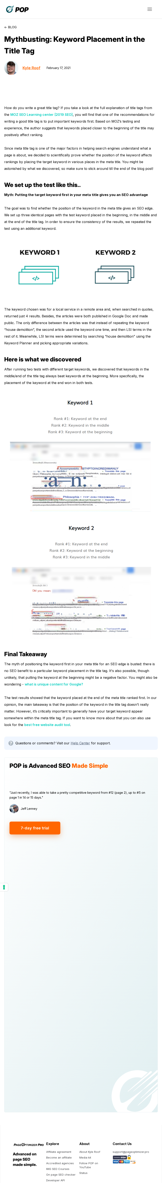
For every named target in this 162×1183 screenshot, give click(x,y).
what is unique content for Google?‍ (54, 684)
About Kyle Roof (89, 1151)
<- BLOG (10, 27)
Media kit (85, 1157)
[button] (150, 9)
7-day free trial (35, 828)
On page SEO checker (61, 1174)
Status (83, 1173)
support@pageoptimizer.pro (131, 1151)
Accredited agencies (60, 1163)
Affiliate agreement (58, 1151)
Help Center (80, 743)
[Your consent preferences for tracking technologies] (4, 887)
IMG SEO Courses (57, 1169)
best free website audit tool (47, 725)
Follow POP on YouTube (88, 1165)
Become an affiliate (59, 1157)
